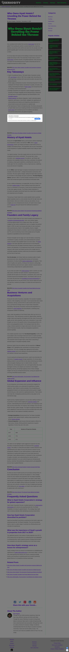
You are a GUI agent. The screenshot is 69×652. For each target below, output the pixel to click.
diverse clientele (16, 419)
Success (45, 2)
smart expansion (17, 308)
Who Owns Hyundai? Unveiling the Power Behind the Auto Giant (22, 574)
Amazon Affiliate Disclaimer (57, 649)
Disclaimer (57, 647)
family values (28, 86)
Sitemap (12, 647)
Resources (11, 645)
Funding (50, 19)
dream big (13, 204)
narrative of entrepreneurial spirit (16, 220)
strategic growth (18, 359)
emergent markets (32, 401)
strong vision (11, 109)
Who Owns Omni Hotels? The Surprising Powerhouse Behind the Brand (24, 572)
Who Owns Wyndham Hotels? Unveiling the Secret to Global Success (24, 569)
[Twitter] (20, 602)
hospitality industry (12, 96)
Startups (52, 2)
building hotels (16, 185)
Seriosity (12, 639)
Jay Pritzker (13, 77)
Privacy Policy (57, 643)
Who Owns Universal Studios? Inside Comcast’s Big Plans (26, 467)
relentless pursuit (20, 158)
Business (38, 2)
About (11, 641)
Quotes (50, 23)
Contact (12, 643)
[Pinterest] (25, 602)
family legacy (10, 59)
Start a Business (61, 2)
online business (25, 270)
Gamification (51, 21)
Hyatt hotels (31, 44)
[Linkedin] (30, 602)
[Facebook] (15, 602)
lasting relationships (27, 261)
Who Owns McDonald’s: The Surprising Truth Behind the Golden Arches (24, 576)
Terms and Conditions (57, 645)
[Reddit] (35, 602)
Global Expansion (12, 98)
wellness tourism (11, 351)
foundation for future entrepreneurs (30, 278)
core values (21, 486)
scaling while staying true (21, 552)
